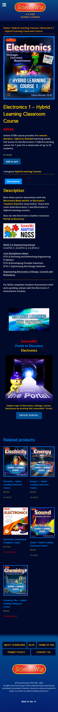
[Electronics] (29, 378)
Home (6, 27)
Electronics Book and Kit (16, 200)
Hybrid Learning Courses (25, 27)
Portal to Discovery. (14, 218)
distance (8, 138)
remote (43, 135)
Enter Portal (28, 415)
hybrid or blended (23, 138)
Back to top (28, 701)
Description (13, 181)
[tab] (13, 181)
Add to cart (12, 161)
